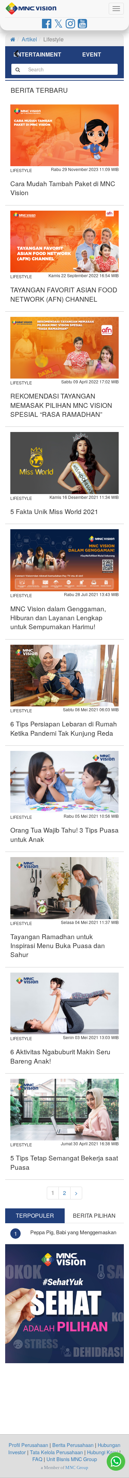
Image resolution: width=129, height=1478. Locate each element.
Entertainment (37, 54)
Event (91, 54)
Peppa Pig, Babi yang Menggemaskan (73, 1232)
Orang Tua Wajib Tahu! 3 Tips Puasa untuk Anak (64, 834)
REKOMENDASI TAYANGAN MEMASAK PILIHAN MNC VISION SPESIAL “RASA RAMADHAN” (61, 405)
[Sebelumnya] (21, 55)
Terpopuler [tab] (35, 1215)
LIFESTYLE (21, 170)
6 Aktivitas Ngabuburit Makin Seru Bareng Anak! (60, 1056)
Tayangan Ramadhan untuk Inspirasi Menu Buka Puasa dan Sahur (57, 945)
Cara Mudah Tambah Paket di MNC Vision (62, 188)
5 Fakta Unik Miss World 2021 (54, 511)
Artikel (29, 39)
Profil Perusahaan (28, 1444)
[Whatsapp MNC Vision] (116, 1461)
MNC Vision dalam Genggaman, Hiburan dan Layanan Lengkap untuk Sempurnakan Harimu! (58, 617)
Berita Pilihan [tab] (94, 1215)
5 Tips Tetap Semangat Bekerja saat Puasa (64, 1162)
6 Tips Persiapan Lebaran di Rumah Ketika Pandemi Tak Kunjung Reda (63, 728)
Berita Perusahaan (73, 1444)
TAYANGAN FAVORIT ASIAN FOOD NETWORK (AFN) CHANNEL (63, 294)
